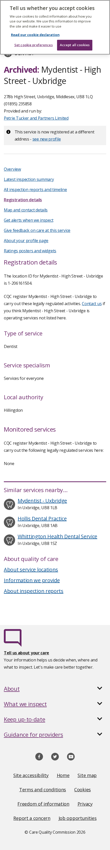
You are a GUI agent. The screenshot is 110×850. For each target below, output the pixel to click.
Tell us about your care (26, 653)
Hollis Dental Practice (42, 518)
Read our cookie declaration (35, 34)
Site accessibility (31, 775)
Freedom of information (43, 804)
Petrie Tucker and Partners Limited (36, 118)
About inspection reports (33, 591)
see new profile (46, 139)
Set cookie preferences (33, 45)
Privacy (85, 804)
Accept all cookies (75, 45)
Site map (87, 775)
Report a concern (31, 818)
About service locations (31, 569)
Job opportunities (78, 818)
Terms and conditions (42, 789)
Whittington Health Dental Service (57, 536)
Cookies (82, 789)
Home (63, 775)
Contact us (92, 303)
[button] (55, 688)
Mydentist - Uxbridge (42, 500)
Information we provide (32, 580)
